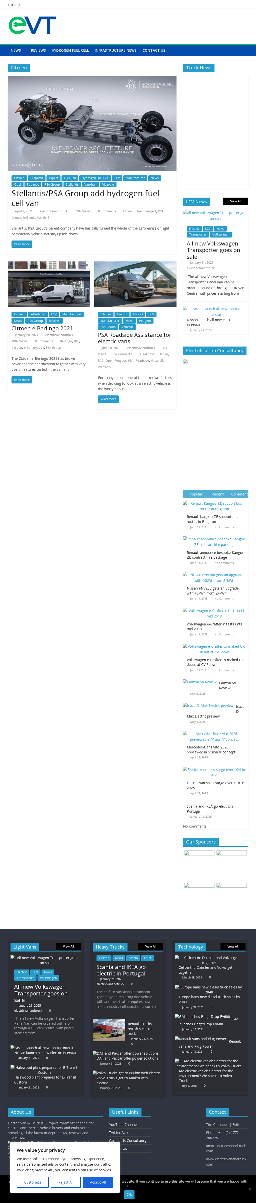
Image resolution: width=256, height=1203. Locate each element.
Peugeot (33, 184)
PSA (131, 361)
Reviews (38, 50)
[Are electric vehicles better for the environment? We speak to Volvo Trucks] (209, 1061)
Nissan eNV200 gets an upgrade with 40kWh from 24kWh (213, 591)
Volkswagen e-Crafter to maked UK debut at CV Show (215, 662)
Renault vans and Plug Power (210, 1044)
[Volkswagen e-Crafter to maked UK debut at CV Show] (215, 643)
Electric (122, 314)
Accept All (98, 1182)
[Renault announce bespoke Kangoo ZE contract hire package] (215, 536)
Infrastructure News (115, 50)
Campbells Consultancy (127, 1140)
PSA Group (52, 184)
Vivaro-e (108, 184)
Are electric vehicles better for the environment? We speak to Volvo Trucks (206, 1076)
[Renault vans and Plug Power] (200, 1038)
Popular (195, 493)
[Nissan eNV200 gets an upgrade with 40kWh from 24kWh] (215, 572)
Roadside (142, 361)
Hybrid (138, 314)
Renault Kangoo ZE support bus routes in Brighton (212, 519)
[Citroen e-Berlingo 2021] (49, 264)
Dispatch (36, 178)
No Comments (224, 527)
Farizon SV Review (227, 685)
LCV (117, 178)
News (16, 50)
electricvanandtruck (54, 211)
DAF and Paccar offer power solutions (127, 1058)
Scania (133, 958)
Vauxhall (90, 184)
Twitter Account (122, 1132)
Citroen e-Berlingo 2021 (42, 328)
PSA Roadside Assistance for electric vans (134, 338)
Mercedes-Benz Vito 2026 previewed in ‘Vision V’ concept (211, 749)
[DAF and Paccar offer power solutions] (125, 1053)
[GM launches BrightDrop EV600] (202, 1016)
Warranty (104, 367)
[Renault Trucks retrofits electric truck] (109, 1021)
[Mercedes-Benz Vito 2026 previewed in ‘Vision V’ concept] (215, 731)
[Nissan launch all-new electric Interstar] (214, 308)
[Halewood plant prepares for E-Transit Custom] (44, 1067)
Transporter (197, 234)
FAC (101, 361)
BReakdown (147, 354)
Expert (53, 178)
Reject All (65, 1182)
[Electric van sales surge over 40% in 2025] (215, 767)
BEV (76, 341)
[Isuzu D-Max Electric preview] (209, 703)
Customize (33, 1182)
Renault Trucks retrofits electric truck (140, 1028)
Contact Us (153, 50)
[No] (249, 1189)
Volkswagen (220, 234)
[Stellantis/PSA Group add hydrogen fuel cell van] (92, 79)
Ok (129, 1194)
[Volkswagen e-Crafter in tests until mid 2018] (215, 608)
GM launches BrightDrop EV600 (208, 1021)
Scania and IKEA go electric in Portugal (121, 970)
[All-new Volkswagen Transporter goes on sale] (215, 212)
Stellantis (72, 184)
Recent (218, 493)
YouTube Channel (123, 1124)
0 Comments (106, 211)
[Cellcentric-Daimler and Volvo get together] (209, 957)
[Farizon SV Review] (201, 679)
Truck (148, 958)
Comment (239, 493)
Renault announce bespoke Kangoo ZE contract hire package (215, 555)
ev (42, 348)
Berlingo (66, 341)
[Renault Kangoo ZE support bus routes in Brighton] (215, 500)
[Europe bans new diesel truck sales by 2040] (209, 987)
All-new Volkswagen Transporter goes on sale (213, 250)
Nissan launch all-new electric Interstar (45, 1052)
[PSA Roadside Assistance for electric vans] (135, 264)
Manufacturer (135, 178)
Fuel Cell (70, 178)
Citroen (19, 178)
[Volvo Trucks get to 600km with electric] (126, 1073)
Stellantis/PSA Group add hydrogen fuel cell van (85, 198)
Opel (17, 184)
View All (235, 201)
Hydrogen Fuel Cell (70, 50)
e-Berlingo (37, 314)
